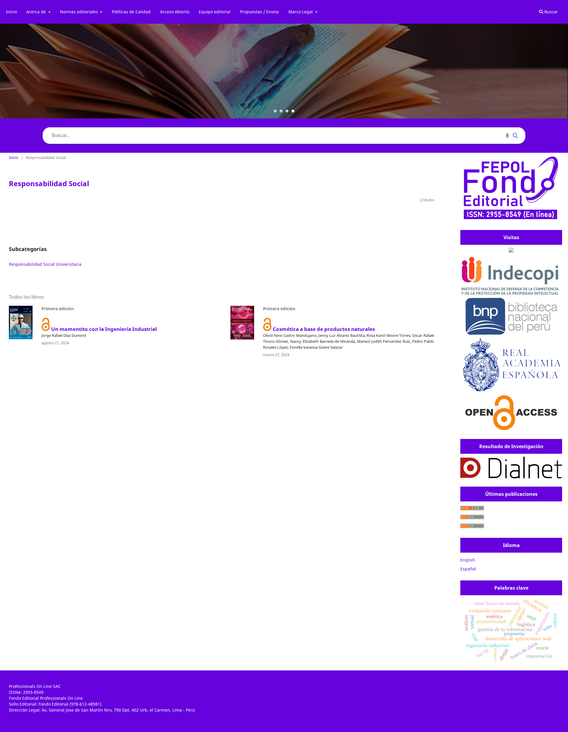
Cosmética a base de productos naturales (324, 329)
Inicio (11, 12)
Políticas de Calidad (131, 12)
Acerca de (36, 12)
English (467, 560)
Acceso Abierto (174, 12)
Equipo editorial (214, 12)
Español (468, 569)
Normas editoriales (79, 12)
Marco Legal (301, 12)
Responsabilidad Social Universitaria (45, 264)
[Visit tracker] (511, 251)
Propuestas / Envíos (259, 12)
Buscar (550, 12)
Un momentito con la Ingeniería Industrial (104, 329)
